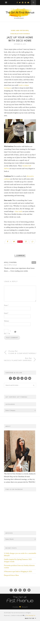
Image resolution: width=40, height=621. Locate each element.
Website (6, 321)
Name (6, 305)
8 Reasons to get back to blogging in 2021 (18, 571)
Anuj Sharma (10, 262)
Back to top (30, 618)
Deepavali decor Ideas (11, 575)
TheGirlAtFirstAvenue (20, 33)
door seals (18, 211)
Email (6, 313)
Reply (33, 262)
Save (21, 241)
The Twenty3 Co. (31, 615)
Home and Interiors (20, 30)
